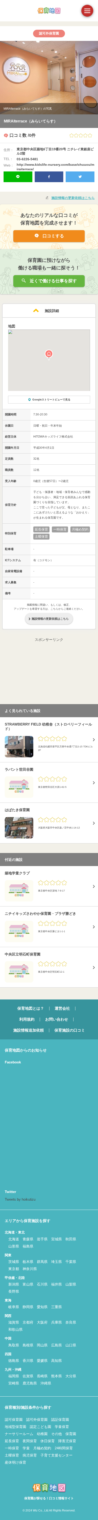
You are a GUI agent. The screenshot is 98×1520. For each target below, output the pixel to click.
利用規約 (26, 1019)
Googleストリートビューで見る (51, 399)
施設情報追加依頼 (28, 1030)
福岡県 (13, 1376)
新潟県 (13, 1284)
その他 (56, 1434)
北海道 (13, 1239)
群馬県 (42, 1262)
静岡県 (28, 1307)
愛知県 (42, 1307)
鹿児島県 (30, 1383)
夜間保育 (30, 1441)
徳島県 (13, 1361)
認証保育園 (60, 1420)
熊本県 (56, 1376)
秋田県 (70, 1239)
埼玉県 (56, 1262)
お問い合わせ (56, 1019)
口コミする (52, 236)
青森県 (28, 1239)
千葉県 (70, 1262)
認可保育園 (14, 1420)
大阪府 (42, 1322)
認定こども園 (40, 1427)
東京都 (13, 1269)
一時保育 (12, 1448)
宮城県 (56, 1239)
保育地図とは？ (30, 1008)
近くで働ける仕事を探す (53, 280)
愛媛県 (42, 1361)
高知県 (56, 1361)
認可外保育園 (37, 1420)
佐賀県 (28, 1376)
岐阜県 (13, 1307)
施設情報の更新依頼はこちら (73, 198)
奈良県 (70, 1322)
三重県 (56, 1307)
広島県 (56, 1345)
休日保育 (47, 1441)
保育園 (70, 1434)
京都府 (28, 1322)
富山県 (28, 1284)
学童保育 (62, 1427)
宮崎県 (13, 1383)
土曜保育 (12, 1455)
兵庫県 (56, 1322)
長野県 (13, 1291)
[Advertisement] (49, 672)
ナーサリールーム (19, 1434)
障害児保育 (67, 1441)
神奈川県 (30, 1269)
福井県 (56, 1284)
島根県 (28, 1345)
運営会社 (62, 1008)
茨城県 (13, 1262)
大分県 (70, 1376)
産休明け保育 (15, 1462)
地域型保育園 (15, 1427)
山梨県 (70, 1284)
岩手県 (42, 1239)
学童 (26, 1448)
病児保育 (30, 1455)
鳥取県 (13, 1345)
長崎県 (42, 1376)
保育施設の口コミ (69, 1030)
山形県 (13, 1246)
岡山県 (42, 1345)
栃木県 (28, 1262)
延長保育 (12, 1441)
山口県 (70, 1345)
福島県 (28, 1246)
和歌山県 (15, 1329)
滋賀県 (13, 1322)
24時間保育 (64, 1448)
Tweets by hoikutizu (20, 1199)
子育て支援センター (56, 1455)
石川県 (42, 1284)
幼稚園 (42, 1434)
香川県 (28, 1361)
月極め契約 (42, 1448)
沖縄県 (45, 1383)
